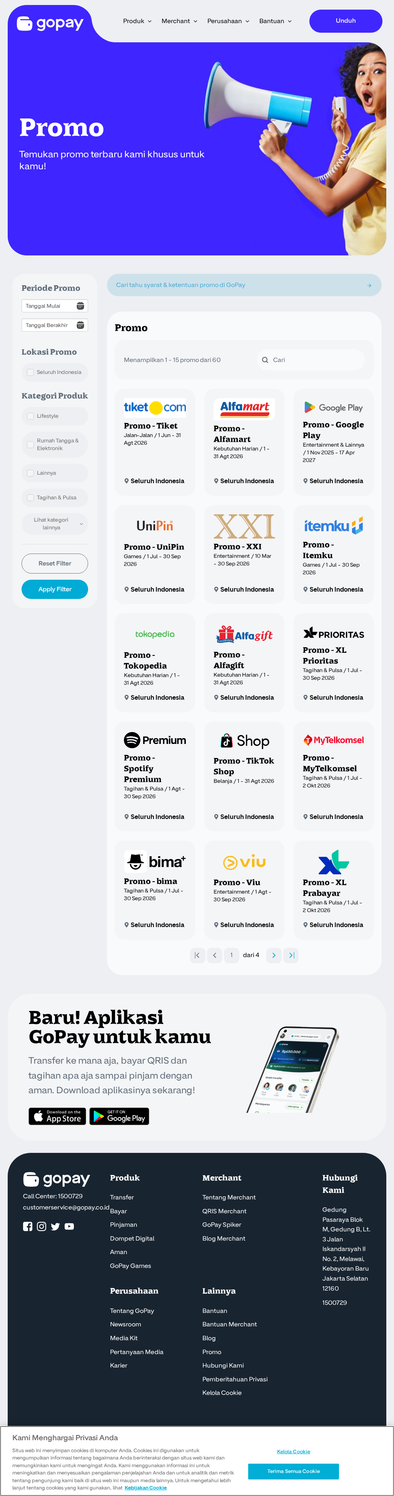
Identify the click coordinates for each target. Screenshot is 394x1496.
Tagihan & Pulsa (56, 497)
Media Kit (124, 1338)
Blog (209, 1338)
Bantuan (214, 1311)
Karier (118, 1365)
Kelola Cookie (222, 1392)
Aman (118, 1252)
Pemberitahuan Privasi (235, 1379)
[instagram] (41, 1227)
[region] (197, 1461)
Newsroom (125, 1324)
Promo (211, 1352)
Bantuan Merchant (229, 1324)
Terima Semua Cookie (293, 1471)
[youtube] (69, 1227)
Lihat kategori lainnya (51, 523)
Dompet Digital (132, 1238)
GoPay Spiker (221, 1224)
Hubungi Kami (223, 1365)
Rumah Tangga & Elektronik (58, 444)
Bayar (118, 1211)
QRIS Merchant (224, 1211)
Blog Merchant (223, 1238)
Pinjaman (123, 1224)
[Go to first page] (197, 955)
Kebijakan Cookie (146, 1488)
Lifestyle (47, 416)
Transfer (122, 1197)
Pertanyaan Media (137, 1352)
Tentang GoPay (132, 1311)
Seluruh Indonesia (59, 372)
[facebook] (27, 1227)
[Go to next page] (274, 955)
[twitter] (55, 1227)
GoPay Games (130, 1266)
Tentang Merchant (229, 1197)
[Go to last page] (291, 955)
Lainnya (46, 473)
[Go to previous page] (214, 955)
